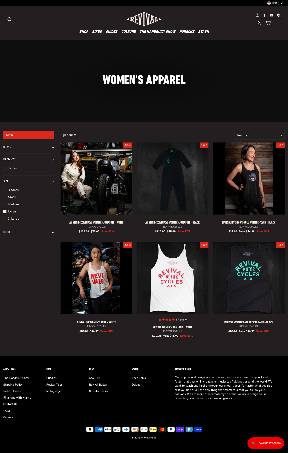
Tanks (12, 168)
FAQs (6, 411)
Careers (8, 417)
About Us (95, 378)
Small (12, 197)
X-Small (13, 190)
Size (5, 181)
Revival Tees (54, 385)
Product (9, 160)
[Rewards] (265, 443)
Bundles (51, 378)
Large (9, 135)
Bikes (97, 32)
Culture (128, 32)
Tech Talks (139, 378)
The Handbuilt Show (157, 32)
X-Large (13, 218)
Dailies (136, 385)
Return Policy (12, 391)
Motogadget (54, 391)
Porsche (186, 32)
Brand (7, 147)
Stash (203, 32)
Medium (13, 204)
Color (7, 232)
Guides (111, 32)
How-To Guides (98, 391)
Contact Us (10, 404)
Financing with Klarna (17, 397)
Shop (83, 32)
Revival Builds (98, 385)
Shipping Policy (13, 385)
